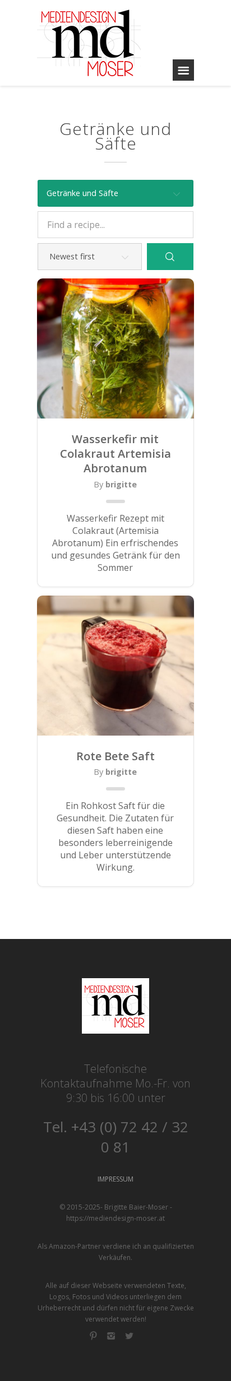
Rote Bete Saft (115, 756)
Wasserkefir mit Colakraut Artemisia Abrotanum (115, 454)
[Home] (89, 43)
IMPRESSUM (115, 1179)
